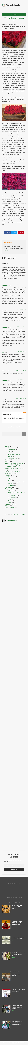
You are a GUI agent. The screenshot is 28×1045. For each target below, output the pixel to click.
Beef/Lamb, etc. (12, 448)
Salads (9, 499)
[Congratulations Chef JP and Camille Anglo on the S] (22, 545)
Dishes (7, 446)
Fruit (9, 478)
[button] (7, 232)
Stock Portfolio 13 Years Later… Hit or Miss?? (18, 937)
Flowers (7, 459)
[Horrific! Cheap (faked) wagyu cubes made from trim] (14, 704)
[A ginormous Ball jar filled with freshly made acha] (22, 802)
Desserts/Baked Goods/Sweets (16, 492)
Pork (9, 453)
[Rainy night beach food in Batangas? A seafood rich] (22, 669)
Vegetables (11, 485)
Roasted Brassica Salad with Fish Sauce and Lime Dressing (19, 954)
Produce (7, 475)
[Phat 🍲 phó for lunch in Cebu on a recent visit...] (6, 544)
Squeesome (13, 1043)
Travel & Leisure (9, 507)
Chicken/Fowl (11, 449)
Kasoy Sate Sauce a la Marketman (17, 974)
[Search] (24, 434)
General (7, 461)
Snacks (10, 500)
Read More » (14, 910)
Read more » (7, 250)
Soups (9, 502)
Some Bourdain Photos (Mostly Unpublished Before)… (17, 1007)
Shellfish (10, 456)
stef (3, 352)
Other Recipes (12, 497)
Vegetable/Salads (12, 458)
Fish (9, 451)
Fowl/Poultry (11, 477)
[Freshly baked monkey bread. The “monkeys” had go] (6, 659)
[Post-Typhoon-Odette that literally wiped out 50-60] (14, 587)
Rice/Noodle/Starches (14, 454)
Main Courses (11, 495)
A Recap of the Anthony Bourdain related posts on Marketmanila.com (18, 1023)
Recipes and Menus (10, 489)
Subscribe (14, 870)
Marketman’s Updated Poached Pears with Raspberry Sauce (17, 922)
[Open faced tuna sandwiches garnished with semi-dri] (14, 775)
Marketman (5, 285)
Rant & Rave (8, 487)
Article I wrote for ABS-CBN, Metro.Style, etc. (19, 990)
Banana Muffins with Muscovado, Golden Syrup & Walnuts (18, 907)
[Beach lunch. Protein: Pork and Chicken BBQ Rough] (6, 768)
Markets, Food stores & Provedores (14, 468)
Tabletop (7, 506)
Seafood (10, 483)
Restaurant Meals (9, 504)
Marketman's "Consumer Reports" (14, 463)
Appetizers (11, 490)
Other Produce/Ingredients (15, 482)
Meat (9, 480)
